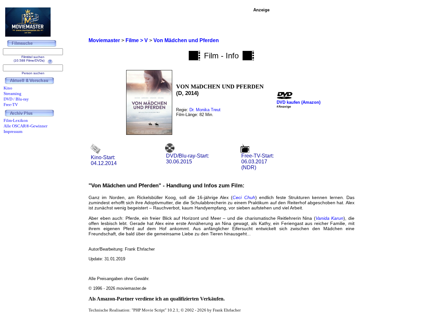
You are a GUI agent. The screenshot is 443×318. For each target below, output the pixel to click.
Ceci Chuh (244, 197)
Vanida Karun (329, 218)
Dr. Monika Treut (205, 109)
